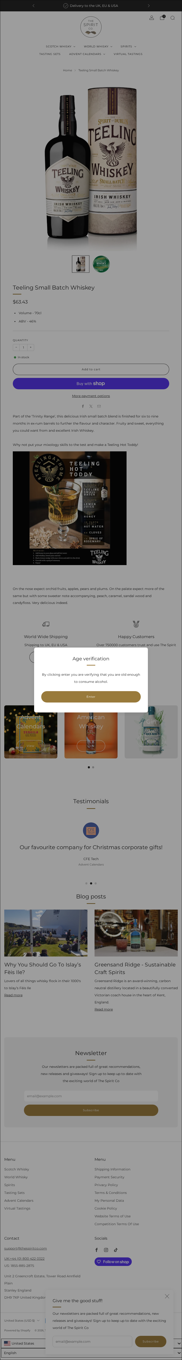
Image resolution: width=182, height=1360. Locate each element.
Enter (91, 696)
